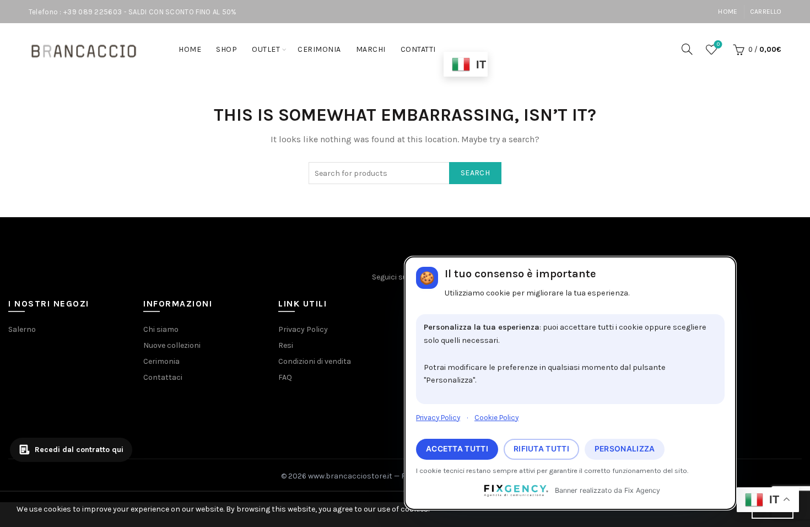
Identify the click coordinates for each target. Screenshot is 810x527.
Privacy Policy (438, 417)
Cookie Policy (496, 417)
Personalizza (625, 448)
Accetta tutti (457, 448)
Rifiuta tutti (541, 448)
